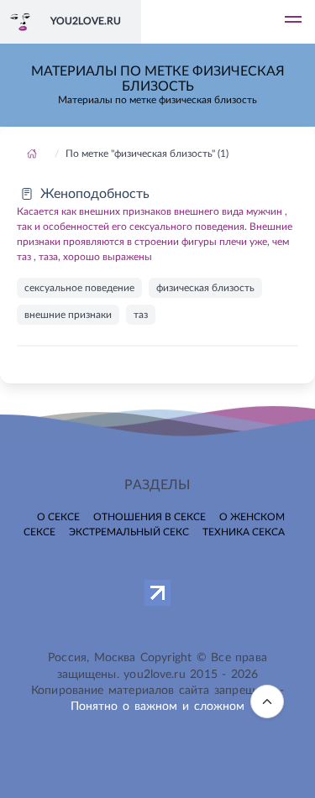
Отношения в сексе (149, 517)
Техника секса (243, 532)
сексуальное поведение (79, 288)
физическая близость (205, 288)
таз (141, 315)
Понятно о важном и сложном (158, 706)
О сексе (58, 517)
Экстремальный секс (129, 532)
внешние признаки (68, 315)
